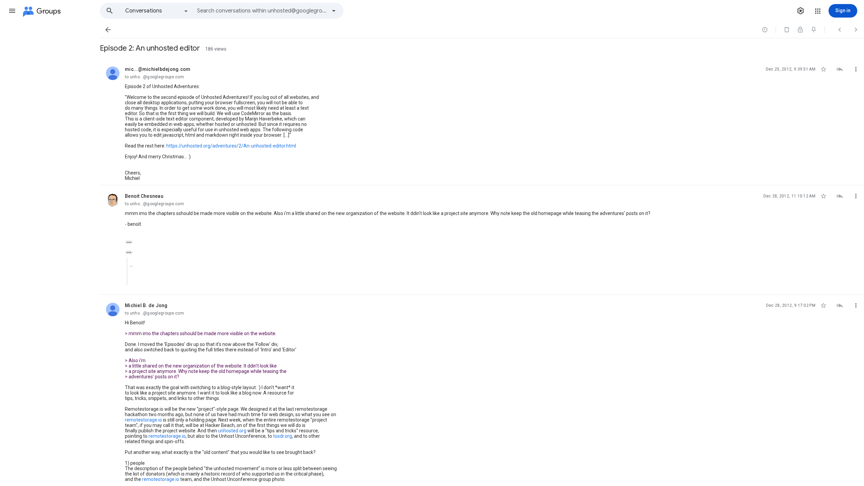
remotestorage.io (143, 420)
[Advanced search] (333, 11)
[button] (12, 11)
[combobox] (262, 11)
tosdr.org (282, 436)
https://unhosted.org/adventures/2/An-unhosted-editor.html (231, 145)
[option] (157, 11)
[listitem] (482, 121)
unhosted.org (232, 430)
